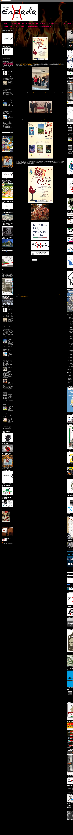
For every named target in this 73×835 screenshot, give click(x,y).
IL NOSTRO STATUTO (41, 23)
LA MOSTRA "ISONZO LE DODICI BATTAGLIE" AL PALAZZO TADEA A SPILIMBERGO (8, 421)
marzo (70, 363)
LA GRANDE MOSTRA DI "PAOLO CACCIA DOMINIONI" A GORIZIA (10, 73)
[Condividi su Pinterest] (36, 260)
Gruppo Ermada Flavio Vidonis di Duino (26, 64)
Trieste (22, 120)
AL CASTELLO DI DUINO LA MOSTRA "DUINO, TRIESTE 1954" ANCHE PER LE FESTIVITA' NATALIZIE (8, 409)
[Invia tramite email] (32, 260)
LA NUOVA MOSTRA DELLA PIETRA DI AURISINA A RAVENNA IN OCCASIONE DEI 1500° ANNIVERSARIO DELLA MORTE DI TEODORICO (8, 396)
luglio (70, 357)
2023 (69, 369)
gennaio (70, 366)
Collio (60, 64)
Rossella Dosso (26, 99)
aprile (70, 361)
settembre (71, 354)
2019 (69, 373)
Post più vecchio (60, 294)
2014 (69, 381)
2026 (69, 315)
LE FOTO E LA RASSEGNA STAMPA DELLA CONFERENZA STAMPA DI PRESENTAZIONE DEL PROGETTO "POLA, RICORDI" (8, 382)
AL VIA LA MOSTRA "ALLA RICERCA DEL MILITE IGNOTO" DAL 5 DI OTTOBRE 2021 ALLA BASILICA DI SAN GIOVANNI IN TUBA (8, 118)
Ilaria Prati (29, 94)
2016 (69, 378)
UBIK (51, 63)
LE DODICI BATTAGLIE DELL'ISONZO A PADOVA (7, 272)
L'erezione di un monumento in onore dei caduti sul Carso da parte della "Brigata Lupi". (10, 83)
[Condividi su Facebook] (35, 260)
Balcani (25, 120)
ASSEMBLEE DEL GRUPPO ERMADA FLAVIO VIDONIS (39, 26)
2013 (69, 382)
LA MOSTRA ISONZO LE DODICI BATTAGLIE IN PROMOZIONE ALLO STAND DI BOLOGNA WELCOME (8, 105)
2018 (69, 375)
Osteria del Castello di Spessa (38, 92)
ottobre (70, 353)
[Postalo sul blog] (33, 260)
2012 (69, 384)
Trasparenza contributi (53, 23)
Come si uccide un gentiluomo (21, 93)
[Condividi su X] (34, 260)
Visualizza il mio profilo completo (7, 543)
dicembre (70, 318)
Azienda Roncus (38, 120)
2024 (69, 368)
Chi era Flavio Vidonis (15, 23)
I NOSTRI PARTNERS (19, 26)
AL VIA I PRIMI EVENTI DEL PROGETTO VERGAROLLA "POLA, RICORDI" (10, 369)
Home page (5, 23)
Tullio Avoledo (47, 92)
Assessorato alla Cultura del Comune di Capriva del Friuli (30, 63)
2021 (69, 372)
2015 (69, 379)
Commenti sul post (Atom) (23, 296)
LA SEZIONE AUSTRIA (7, 26)
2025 (69, 317)
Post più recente (19, 294)
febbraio (70, 364)
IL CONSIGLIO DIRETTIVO (28, 23)
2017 (69, 376)
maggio (70, 360)
